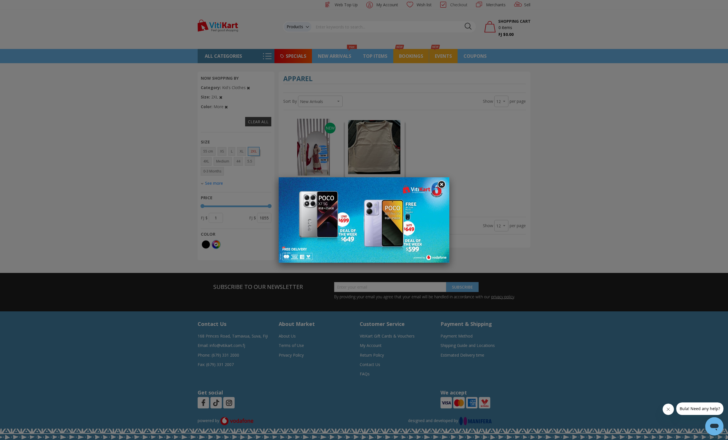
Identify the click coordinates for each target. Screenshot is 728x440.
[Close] (441, 185)
